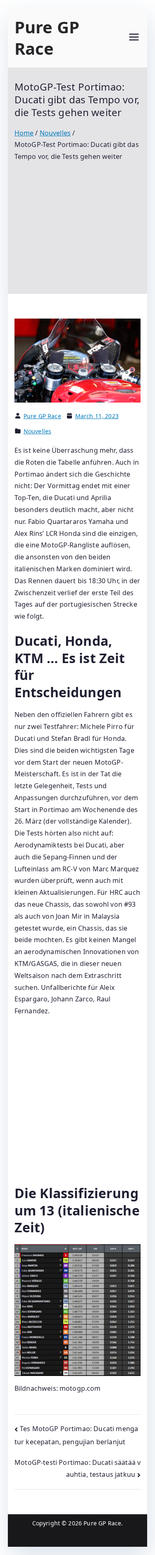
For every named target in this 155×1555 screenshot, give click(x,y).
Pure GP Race (46, 38)
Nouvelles (37, 431)
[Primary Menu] (134, 38)
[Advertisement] (77, 222)
